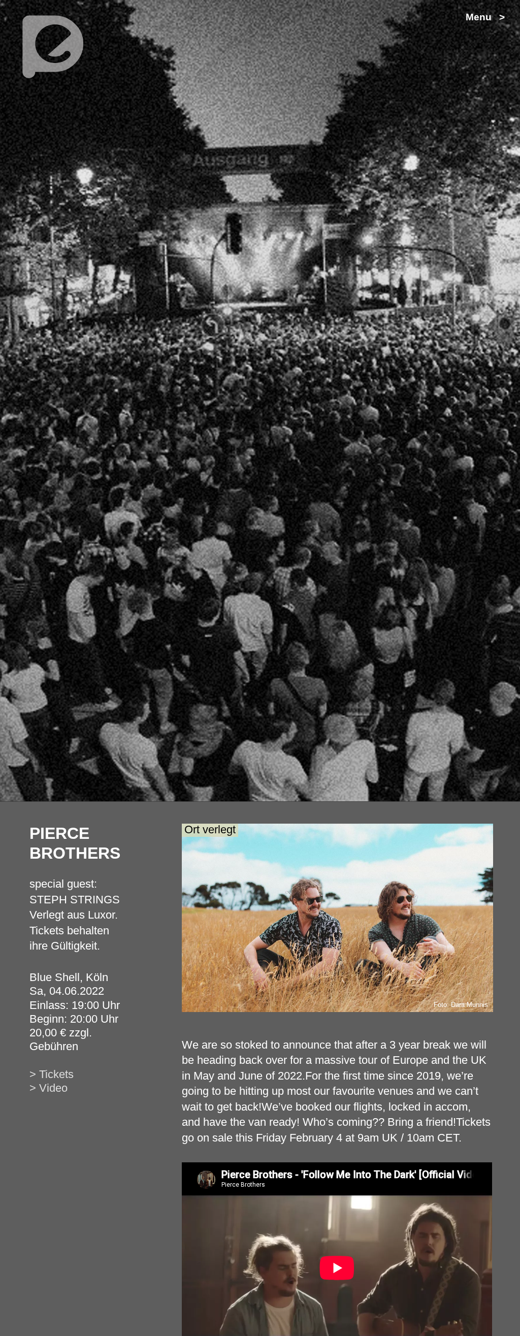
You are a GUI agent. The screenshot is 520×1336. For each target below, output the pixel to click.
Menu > (485, 17)
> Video (48, 1088)
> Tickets (51, 1074)
